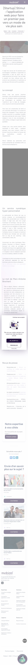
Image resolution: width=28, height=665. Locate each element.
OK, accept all (14, 340)
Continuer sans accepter (19, 317)
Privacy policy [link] (14, 348)
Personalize (14, 345)
